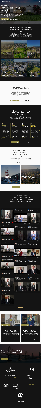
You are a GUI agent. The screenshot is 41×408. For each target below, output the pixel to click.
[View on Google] (2, 124)
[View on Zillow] (12, 124)
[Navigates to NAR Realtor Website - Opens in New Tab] (20, 395)
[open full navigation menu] (39, 1)
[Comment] (16, 223)
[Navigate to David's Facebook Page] (13, 389)
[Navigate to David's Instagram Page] (14, 389)
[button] (18, 1)
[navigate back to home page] (5, 1)
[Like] (15, 223)
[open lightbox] (10, 320)
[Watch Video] (11, 320)
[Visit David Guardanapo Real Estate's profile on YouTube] (2, 209)
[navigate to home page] (10, 369)
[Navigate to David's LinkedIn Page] (17, 389)
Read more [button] (3, 137)
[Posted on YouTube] (12, 222)
